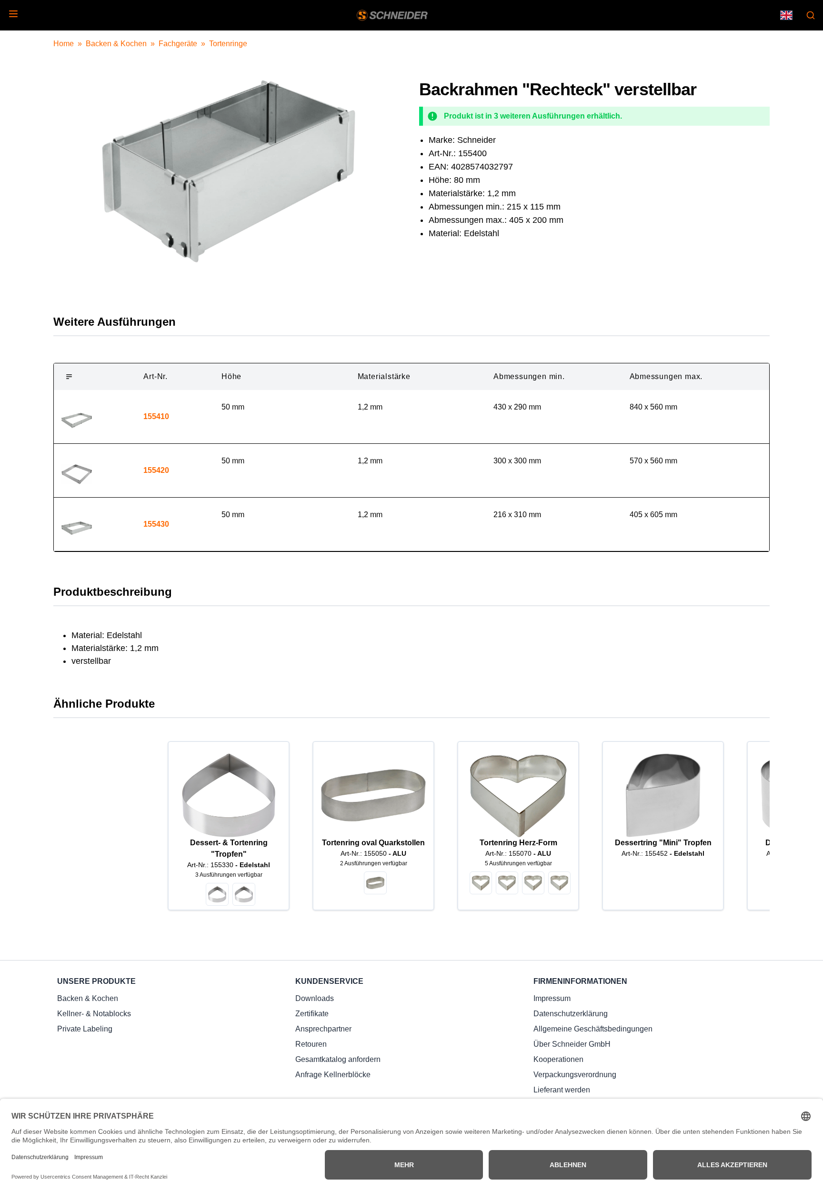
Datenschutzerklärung (570, 1014)
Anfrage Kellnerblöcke (333, 1075)
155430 (156, 524)
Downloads (314, 998)
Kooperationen (558, 1059)
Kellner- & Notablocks (94, 1014)
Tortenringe (228, 44)
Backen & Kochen (116, 44)
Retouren (311, 1044)
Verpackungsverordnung (574, 1075)
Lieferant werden (561, 1090)
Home (63, 44)
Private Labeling (84, 1029)
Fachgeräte (178, 44)
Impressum (552, 998)
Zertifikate (312, 1014)
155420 (156, 470)
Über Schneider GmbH (572, 1044)
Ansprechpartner (323, 1029)
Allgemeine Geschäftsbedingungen (592, 1029)
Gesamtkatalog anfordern (338, 1059)
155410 (156, 416)
